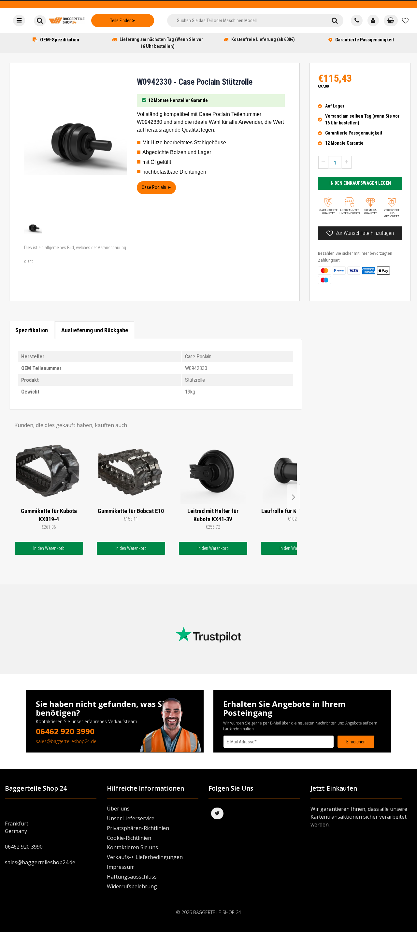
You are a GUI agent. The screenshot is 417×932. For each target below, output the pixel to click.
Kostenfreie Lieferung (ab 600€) (263, 39)
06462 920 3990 (65, 731)
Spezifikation (31, 330)
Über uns (118, 808)
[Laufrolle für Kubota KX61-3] (295, 471)
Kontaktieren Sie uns (132, 847)
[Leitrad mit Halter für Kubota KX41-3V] (213, 471)
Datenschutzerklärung (242, 754)
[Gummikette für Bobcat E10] (131, 471)
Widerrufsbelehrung (132, 886)
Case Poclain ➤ (156, 187)
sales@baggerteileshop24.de (66, 741)
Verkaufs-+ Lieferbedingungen (145, 857)
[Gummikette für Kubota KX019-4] (49, 471)
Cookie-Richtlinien (129, 837)
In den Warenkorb (49, 548)
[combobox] (246, 20)
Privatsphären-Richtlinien (138, 828)
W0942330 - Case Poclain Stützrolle (195, 82)
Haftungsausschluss (132, 876)
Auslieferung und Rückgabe (94, 330)
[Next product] (293, 497)
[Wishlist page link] (405, 20)
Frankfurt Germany (16, 827)
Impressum (121, 866)
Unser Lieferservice (130, 818)
